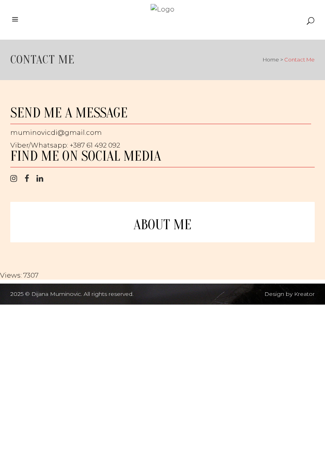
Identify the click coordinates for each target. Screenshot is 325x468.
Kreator (304, 293)
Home (271, 59)
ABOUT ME (162, 225)
